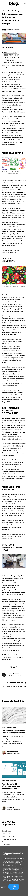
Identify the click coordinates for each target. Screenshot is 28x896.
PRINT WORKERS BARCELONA (13, 63)
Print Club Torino (7, 183)
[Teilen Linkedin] (14, 667)
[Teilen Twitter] (17, 666)
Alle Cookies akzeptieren (13, 887)
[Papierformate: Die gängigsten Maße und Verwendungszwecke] (14, 769)
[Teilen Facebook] (11, 667)
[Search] (25, 4)
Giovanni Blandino (6, 29)
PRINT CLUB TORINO (10, 52)
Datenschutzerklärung (8, 882)
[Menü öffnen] (3, 3)
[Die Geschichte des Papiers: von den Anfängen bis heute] (14, 715)
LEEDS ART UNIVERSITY (11, 55)
